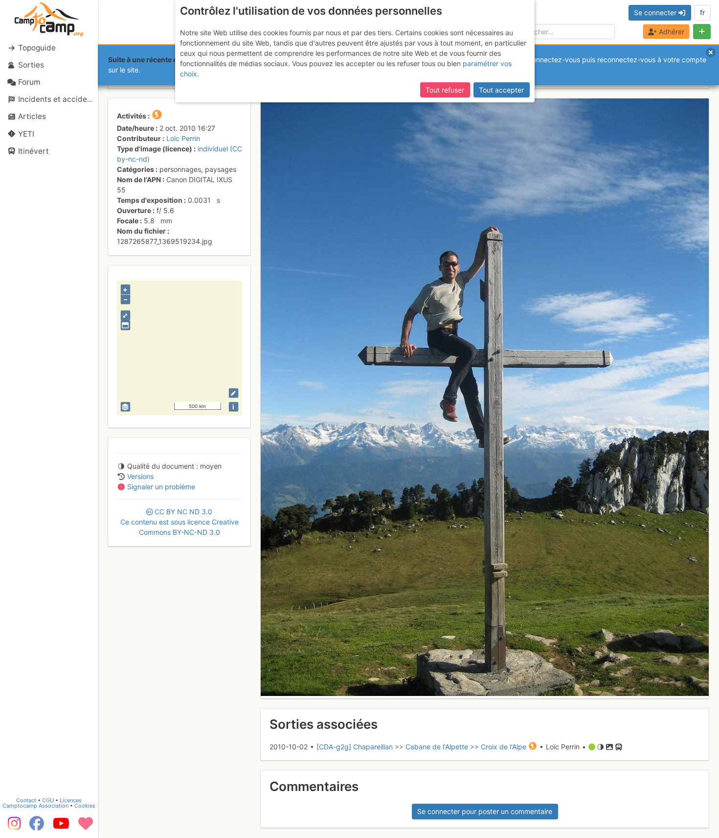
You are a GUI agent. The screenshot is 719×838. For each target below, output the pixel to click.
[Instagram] (12, 826)
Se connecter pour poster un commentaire (484, 811)
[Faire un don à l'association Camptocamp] (85, 826)
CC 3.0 (179, 521)
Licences (71, 800)
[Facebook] (36, 826)
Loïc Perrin (183, 138)
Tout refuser (445, 90)
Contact (26, 800)
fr (702, 12)
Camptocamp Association (35, 805)
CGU (48, 800)
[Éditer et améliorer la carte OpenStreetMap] (233, 393)
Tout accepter (501, 90)
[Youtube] (61, 826)
